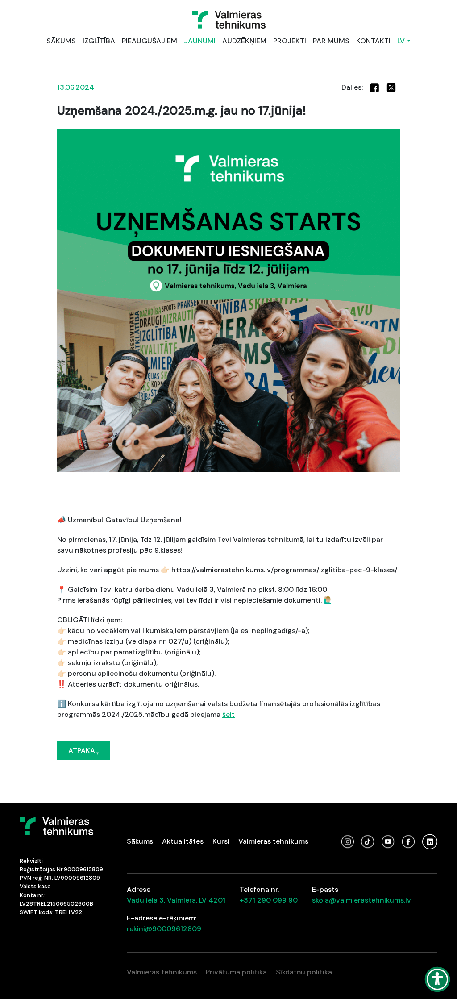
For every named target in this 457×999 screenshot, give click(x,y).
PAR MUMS (331, 41)
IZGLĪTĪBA (99, 41)
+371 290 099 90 (269, 900)
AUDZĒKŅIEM (244, 41)
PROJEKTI (289, 41)
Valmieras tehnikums (273, 841)
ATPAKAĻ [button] (83, 750)
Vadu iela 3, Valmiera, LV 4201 (176, 900)
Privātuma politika (236, 972)
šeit (228, 714)
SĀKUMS (61, 41)
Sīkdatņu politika (304, 972)
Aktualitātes (183, 841)
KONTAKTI (373, 41)
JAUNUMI (200, 41)
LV (401, 41)
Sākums (140, 841)
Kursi (220, 841)
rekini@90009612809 (164, 928)
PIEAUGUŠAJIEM (149, 41)
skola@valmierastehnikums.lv (361, 900)
